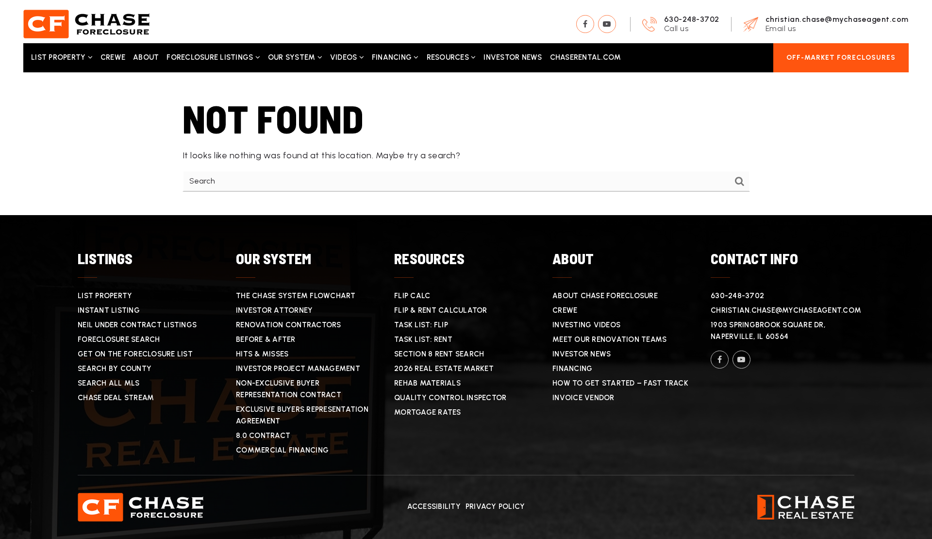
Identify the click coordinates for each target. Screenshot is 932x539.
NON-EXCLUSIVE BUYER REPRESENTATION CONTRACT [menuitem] (288, 389)
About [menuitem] (146, 57)
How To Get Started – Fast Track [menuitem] (620, 383)
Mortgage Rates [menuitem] (427, 412)
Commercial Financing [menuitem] (282, 450)
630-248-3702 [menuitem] (737, 295)
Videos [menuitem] (344, 57)
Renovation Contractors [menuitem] (288, 324)
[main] (466, 144)
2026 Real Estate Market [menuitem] (444, 368)
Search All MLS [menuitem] (109, 383)
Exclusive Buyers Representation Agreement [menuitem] (302, 415)
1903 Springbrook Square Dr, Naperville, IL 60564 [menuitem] (768, 330)
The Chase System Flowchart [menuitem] (296, 295)
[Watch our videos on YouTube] (607, 24)
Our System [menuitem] (292, 57)
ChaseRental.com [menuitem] (585, 57)
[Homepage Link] (86, 23)
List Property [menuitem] (59, 57)
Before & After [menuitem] (266, 339)
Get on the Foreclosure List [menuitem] (135, 354)
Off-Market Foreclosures (841, 57)
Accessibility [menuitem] (434, 506)
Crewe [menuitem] (112, 57)
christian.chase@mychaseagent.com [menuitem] (786, 310)
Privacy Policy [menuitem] (495, 506)
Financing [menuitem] (393, 57)
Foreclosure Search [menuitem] (119, 339)
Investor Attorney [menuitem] (274, 310)
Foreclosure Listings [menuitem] (210, 57)
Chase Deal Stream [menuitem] (116, 397)
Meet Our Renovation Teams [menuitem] (609, 339)
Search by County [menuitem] (114, 368)
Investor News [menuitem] (512, 57)
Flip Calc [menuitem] (412, 295)
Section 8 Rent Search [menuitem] (439, 354)
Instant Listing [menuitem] (109, 310)
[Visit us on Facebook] (585, 24)
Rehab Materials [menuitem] (427, 383)
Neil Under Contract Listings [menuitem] (137, 324)
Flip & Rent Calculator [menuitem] (440, 310)
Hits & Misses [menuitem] (262, 354)
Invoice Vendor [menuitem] (583, 397)
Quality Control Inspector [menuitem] (450, 397)
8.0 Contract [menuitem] (263, 435)
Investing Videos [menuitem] (586, 324)
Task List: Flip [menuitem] (421, 324)
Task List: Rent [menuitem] (423, 339)
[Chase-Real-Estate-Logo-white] (805, 506)
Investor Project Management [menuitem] (298, 368)
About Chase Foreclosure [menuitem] (605, 295)
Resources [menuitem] (449, 57)
